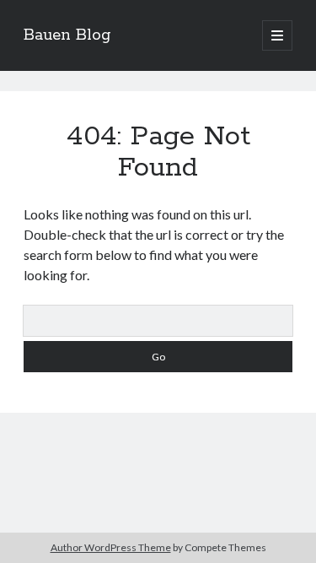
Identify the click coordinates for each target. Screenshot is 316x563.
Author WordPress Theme (111, 547)
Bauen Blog (67, 35)
